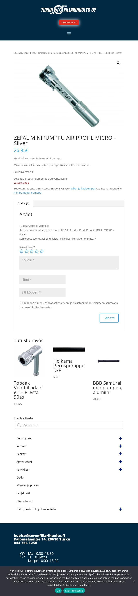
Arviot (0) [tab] (23, 203)
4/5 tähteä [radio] (36, 251)
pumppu (36, 192)
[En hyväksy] (133, 581)
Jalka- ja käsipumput (58, 52)
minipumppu (22, 192)
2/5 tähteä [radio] (26, 251)
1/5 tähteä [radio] (21, 251)
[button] (118, 63)
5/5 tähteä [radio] (42, 251)
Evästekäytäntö (74, 590)
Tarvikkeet (29, 52)
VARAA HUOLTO (69, 22)
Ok (58, 590)
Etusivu (18, 52)
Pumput (41, 52)
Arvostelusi (27, 247)
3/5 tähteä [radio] (31, 251)
